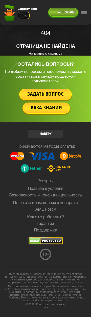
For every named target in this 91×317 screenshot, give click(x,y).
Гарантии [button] (45, 224)
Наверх (46, 134)
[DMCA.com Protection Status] (46, 243)
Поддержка (45, 230)
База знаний (46, 108)
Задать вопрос (45, 94)
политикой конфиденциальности (45, 300)
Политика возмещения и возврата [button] (45, 203)
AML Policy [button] (45, 209)
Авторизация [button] (67, 12)
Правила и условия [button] (45, 189)
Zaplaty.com (27, 9)
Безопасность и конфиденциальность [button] (45, 195)
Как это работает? (45, 217)
